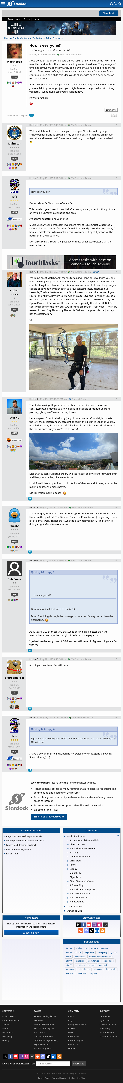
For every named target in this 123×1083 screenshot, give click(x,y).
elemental (98, 969)
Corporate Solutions (11, 1020)
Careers (71, 1028)
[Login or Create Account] (111, 3)
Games (37, 1011)
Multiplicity (7, 1036)
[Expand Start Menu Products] (68, 893)
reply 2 (50, 572)
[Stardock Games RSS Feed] (102, 930)
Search (27, 19)
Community (58, 38)
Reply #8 (33, 717)
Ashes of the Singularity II (45, 1016)
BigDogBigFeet (14, 677)
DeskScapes (7, 1032)
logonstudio (111, 969)
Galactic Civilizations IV (44, 1024)
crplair (14, 290)
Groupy (5, 1040)
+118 (14, 77)
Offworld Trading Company (46, 1040)
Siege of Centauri (41, 1044)
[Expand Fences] (68, 865)
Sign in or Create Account (49, 816)
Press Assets (73, 1036)
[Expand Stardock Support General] (68, 848)
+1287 (14, 541)
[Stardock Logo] (17, 3)
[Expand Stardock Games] (64, 906)
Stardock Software (21, 38)
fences (69, 948)
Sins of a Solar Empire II (44, 1028)
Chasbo (14, 526)
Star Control (39, 1032)
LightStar (14, 143)
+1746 (14, 158)
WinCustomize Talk (41, 38)
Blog (70, 1020)
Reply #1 (33, 125)
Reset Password (107, 1032)
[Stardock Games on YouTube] (89, 925)
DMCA (72, 1078)
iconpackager (108, 961)
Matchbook (14, 61)
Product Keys (105, 1028)
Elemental (38, 1020)
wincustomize (93, 961)
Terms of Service (59, 1078)
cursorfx (91, 965)
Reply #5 (33, 507)
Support (105, 1011)
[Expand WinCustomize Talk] (68, 898)
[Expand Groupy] (68, 869)
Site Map (81, 1078)
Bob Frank (14, 579)
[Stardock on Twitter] (78, 925)
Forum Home (14, 19)
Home (7, 38)
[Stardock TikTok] (91, 930)
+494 (14, 693)
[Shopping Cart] (116, 3)
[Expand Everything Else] (64, 911)
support (93, 973)
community (111, 109)
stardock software (73, 952)
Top (117, 125)
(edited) (96, 271)
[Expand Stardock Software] (64, 836)
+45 (14, 309)
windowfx (70, 969)
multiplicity (102, 952)
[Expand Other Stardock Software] (68, 881)
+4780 (14, 433)
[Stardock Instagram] (99, 925)
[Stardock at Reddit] (81, 930)
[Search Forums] (120, 3)
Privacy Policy (44, 1078)
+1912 (14, 212)
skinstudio (80, 965)
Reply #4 (33, 399)
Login (36, 19)
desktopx (80, 961)
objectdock (89, 952)
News (70, 1032)
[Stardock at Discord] (86, 930)
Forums (71, 1048)
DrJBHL (14, 417)
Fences (5, 1028)
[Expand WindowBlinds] (68, 902)
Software (8, 1011)
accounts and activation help (100, 956)
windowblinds (81, 948)
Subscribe (78, 1063)
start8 (68, 956)
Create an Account (108, 1024)
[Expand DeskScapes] (68, 861)
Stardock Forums (80, 399)
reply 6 (51, 729)
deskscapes (80, 956)
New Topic (109, 13)
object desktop (84, 969)
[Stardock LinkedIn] (97, 930)
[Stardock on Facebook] (83, 925)
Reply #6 (33, 560)
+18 (14, 594)
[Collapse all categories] (118, 835)
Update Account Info (109, 1036)
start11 (69, 965)
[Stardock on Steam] (105, 925)
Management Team (77, 1024)
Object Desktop (9, 1016)
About (71, 1016)
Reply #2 (33, 178)
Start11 (5, 1024)
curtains (69, 973)
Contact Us (73, 1044)
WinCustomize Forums (71, 54)
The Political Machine (43, 1036)
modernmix (82, 973)
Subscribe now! (31, 932)
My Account (105, 1020)
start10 (69, 961)
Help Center (105, 1016)
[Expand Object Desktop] (68, 844)
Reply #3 (33, 271)
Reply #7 (33, 659)
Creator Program (75, 1040)
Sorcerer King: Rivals (43, 1048)
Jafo (14, 196)
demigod (103, 965)
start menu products (99, 948)
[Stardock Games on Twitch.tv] (94, 925)
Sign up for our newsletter (18, 1063)
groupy (114, 952)
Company (73, 1011)
